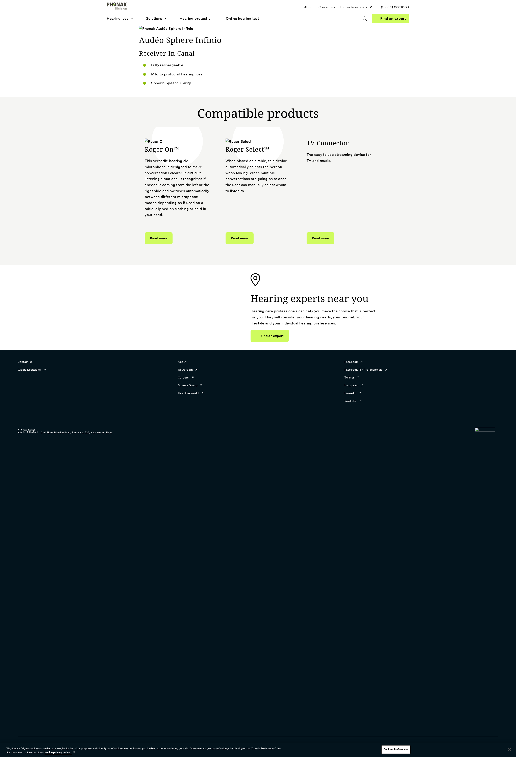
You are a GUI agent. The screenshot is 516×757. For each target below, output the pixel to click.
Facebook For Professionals (363, 369)
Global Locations (29, 369)
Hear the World (188, 393)
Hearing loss (118, 18)
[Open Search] (364, 18)
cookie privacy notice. (58, 752)
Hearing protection (196, 18)
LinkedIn (350, 393)
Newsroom (185, 369)
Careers (183, 377)
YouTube (350, 401)
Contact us (326, 7)
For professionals (353, 7)
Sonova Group (188, 385)
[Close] (509, 749)
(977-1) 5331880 (395, 7)
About (309, 7)
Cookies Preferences (396, 749)
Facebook (351, 362)
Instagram (351, 385)
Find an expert (393, 18)
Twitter (349, 377)
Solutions (154, 18)
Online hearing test (242, 18)
